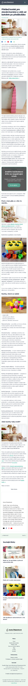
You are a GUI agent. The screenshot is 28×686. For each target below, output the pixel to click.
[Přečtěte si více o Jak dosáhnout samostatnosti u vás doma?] (14, 609)
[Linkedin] (11, 41)
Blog (14, 648)
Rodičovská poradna (14, 643)
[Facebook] (2, 41)
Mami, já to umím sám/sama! (12, 580)
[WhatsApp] (14, 41)
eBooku (11, 455)
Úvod (14, 641)
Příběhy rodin (14, 644)
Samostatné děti (15, 39)
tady (2, 461)
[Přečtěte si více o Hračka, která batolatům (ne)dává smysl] (14, 589)
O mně (14, 649)
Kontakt (14, 651)
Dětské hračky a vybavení (7, 37)
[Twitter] (5, 41)
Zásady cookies (14, 657)
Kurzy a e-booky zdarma (14, 646)
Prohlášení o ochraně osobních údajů (14, 659)
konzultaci (14, 462)
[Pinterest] (8, 41)
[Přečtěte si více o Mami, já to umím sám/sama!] (14, 572)
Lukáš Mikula (14, 683)
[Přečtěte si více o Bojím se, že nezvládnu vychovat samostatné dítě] (14, 552)
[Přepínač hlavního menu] (24, 2)
